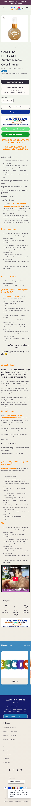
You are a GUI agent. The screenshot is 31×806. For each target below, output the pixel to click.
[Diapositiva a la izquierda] (12, 48)
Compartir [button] (6, 601)
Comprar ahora (15, 112)
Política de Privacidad (10, 736)
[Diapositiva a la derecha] (19, 48)
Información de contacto (21, 801)
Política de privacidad (10, 799)
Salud (13, 681)
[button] (3, 8)
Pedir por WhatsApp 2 (16, 134)
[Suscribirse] (25, 716)
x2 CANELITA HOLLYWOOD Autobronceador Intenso (15, 86)
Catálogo (6, 759)
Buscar (5, 751)
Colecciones (7, 755)
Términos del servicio (10, 728)
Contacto (6, 763)
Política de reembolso (10, 732)
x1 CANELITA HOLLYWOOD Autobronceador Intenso (15, 81)
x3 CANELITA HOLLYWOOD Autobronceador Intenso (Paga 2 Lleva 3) (15, 92)
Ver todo (27, 645)
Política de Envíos (9, 739)
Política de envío (8, 801)
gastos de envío (7, 73)
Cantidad (4, 97)
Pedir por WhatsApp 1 (17, 129)
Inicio (5, 747)
